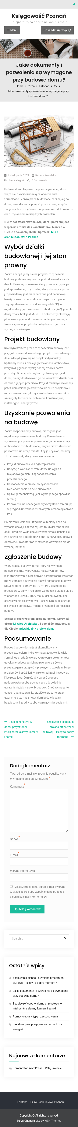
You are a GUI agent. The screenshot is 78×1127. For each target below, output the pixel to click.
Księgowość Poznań (39, 16)
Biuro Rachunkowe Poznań (47, 1102)
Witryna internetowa (22, 870)
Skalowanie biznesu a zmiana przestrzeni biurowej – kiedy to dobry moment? (58, 729)
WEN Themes (52, 1120)
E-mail (14, 855)
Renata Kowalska (45, 175)
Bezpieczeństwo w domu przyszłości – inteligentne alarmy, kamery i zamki (21, 729)
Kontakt (22, 1102)
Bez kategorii (16, 180)
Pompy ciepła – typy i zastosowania (35, 1016)
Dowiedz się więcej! (57, 30)
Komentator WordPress (27, 1068)
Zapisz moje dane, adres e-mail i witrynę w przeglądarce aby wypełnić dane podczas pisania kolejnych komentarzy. (37, 892)
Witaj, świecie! (53, 1068)
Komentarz (17, 786)
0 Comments (39, 180)
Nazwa (14, 839)
